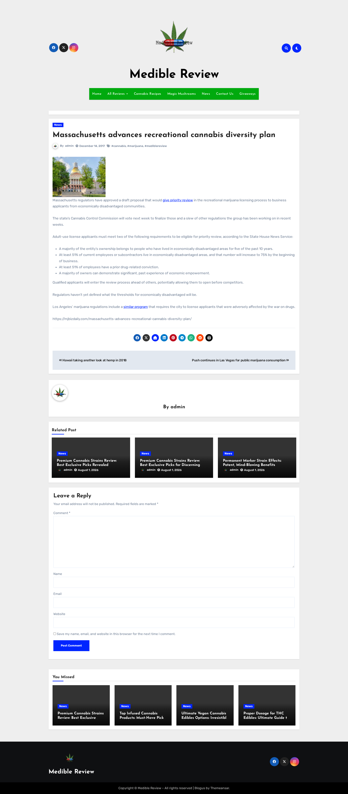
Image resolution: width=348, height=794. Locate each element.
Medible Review (174, 75)
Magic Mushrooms (181, 94)
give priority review (178, 200)
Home (96, 94)
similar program (135, 307)
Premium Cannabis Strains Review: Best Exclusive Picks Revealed (81, 718)
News (206, 94)
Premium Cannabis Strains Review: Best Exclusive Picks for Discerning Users (170, 465)
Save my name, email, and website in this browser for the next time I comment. (116, 634)
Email (57, 594)
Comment (61, 513)
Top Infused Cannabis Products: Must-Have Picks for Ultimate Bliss (142, 718)
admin (69, 146)
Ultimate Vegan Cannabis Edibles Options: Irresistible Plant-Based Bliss (204, 718)
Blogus (200, 788)
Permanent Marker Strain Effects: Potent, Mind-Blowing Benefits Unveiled (252, 465)
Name (57, 574)
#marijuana (135, 146)
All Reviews (116, 94)
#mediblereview (156, 146)
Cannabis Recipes (147, 94)
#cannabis (118, 146)
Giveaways (247, 94)
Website (59, 614)
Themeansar (219, 788)
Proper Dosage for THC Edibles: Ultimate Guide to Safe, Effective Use (266, 718)
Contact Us (224, 94)
